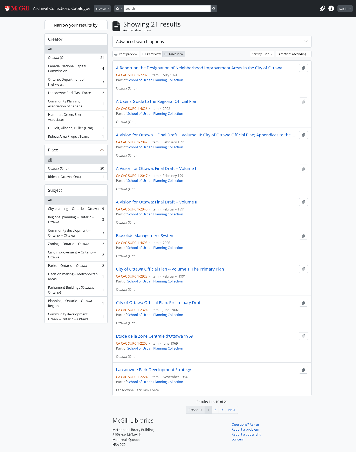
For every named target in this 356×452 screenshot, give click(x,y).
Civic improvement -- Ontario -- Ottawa (76, 254)
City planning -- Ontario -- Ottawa (76, 209)
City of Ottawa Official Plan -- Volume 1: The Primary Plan (170, 269)
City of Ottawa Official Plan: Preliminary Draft (159, 302)
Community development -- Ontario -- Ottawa (76, 233)
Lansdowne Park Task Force (76, 94)
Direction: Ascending (292, 54)
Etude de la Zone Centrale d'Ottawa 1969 (154, 336)
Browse (101, 8)
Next (231, 410)
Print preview (127, 54)
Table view (175, 54)
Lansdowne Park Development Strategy (153, 369)
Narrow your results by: (76, 25)
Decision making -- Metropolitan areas (76, 276)
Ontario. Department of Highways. (76, 82)
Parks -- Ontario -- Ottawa (76, 266)
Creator (55, 39)
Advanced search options (140, 41)
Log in (343, 8)
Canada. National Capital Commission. (76, 68)
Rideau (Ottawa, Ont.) (76, 177)
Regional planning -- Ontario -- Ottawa (76, 219)
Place (53, 150)
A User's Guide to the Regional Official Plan (156, 101)
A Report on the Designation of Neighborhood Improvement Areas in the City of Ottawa (199, 67)
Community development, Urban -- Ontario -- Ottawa (76, 316)
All (50, 49)
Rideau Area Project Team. (76, 137)
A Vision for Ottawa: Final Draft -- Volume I (156, 168)
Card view (153, 54)
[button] (322, 8)
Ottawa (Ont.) (76, 58)
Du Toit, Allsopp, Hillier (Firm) (76, 129)
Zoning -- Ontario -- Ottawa (76, 245)
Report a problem (245, 429)
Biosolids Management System (145, 235)
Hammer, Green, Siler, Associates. (76, 117)
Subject (55, 190)
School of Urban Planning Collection (155, 80)
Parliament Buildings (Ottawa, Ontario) (76, 290)
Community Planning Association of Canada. (76, 103)
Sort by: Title (261, 54)
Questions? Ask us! (246, 424)
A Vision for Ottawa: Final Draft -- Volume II (156, 202)
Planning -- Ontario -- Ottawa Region (76, 303)
